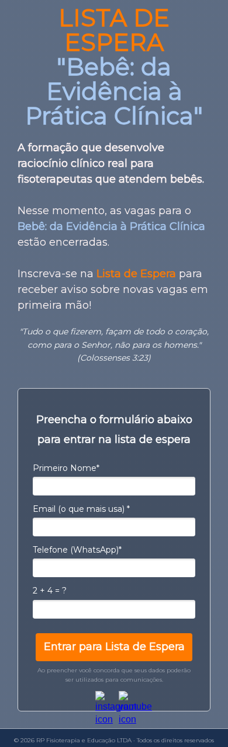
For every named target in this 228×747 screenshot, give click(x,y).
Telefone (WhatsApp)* (77, 550)
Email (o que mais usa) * (81, 509)
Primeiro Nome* (66, 468)
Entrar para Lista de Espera (114, 646)
